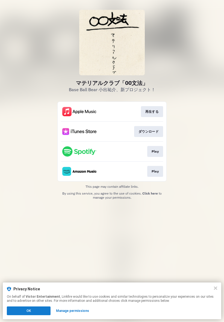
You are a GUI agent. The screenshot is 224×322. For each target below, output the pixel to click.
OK (28, 311)
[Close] (215, 288)
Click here (150, 193)
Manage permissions (72, 311)
